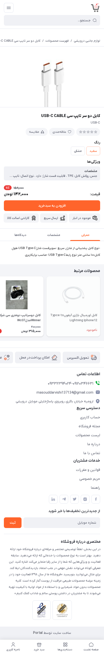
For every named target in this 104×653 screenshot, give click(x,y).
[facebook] (95, 499)
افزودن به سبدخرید (52, 205)
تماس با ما (91, 453)
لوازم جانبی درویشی (87, 41)
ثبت (13, 523)
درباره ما (93, 444)
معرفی (85, 235)
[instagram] (85, 499)
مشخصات (53, 235)
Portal (38, 633)
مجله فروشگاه (89, 426)
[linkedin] (53, 499)
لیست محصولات (87, 435)
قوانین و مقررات (88, 469)
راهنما (95, 487)
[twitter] (74, 499)
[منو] (9, 8)
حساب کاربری (90, 417)
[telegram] (63, 499)
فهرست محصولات (57, 41)
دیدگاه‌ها (20, 235)
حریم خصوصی (89, 478)
